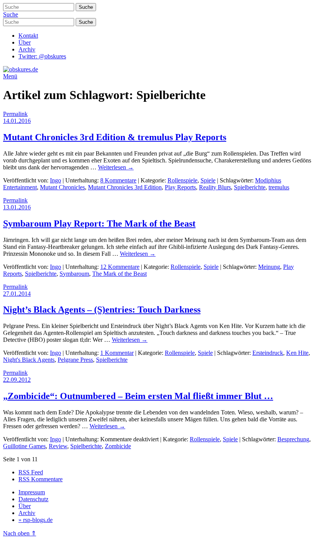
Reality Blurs (215, 187)
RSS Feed (30, 472)
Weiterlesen (116, 167)
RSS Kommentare (40, 479)
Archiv (26, 49)
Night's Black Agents (29, 359)
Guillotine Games (24, 446)
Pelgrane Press (75, 359)
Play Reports (180, 187)
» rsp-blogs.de (35, 520)
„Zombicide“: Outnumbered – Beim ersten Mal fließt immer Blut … (138, 396)
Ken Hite (297, 353)
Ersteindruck (267, 353)
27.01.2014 (17, 293)
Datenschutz (33, 499)
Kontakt (28, 35)
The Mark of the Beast (119, 273)
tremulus (279, 187)
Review (58, 446)
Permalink (15, 114)
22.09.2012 (17, 379)
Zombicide (118, 446)
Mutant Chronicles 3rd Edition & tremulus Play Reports (114, 137)
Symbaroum (74, 273)
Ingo (55, 180)
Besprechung (293, 439)
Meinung (269, 266)
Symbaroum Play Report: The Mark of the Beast (99, 224)
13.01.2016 (17, 207)
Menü (10, 76)
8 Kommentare (118, 180)
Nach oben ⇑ (19, 533)
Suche (10, 14)
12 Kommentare (119, 266)
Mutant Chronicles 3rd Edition (125, 187)
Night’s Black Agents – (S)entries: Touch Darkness (102, 310)
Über (24, 42)
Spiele (208, 180)
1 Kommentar (117, 353)
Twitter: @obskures (42, 56)
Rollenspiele (182, 180)
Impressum (31, 492)
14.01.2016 (17, 121)
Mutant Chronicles (62, 187)
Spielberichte (249, 187)
